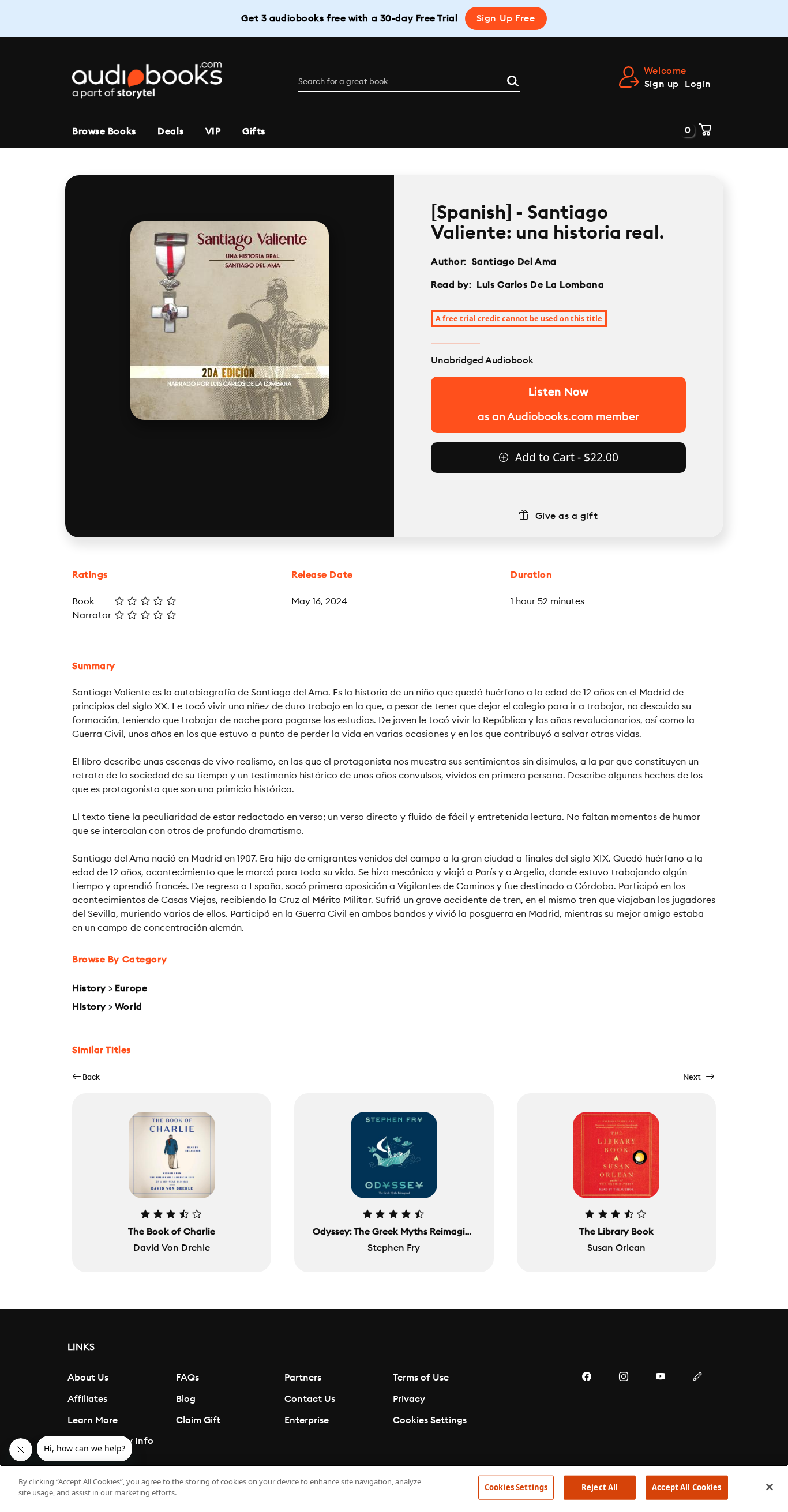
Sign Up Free (505, 18)
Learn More (92, 1420)
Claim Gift (198, 1420)
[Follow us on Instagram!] (623, 1411)
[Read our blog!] (697, 1411)
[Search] (513, 79)
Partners (302, 1377)
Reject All (599, 1487)
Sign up (661, 84)
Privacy (409, 1399)
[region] (394, 1488)
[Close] (769, 1486)
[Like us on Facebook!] (586, 1411)
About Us (87, 1377)
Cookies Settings (430, 1420)
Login (698, 84)
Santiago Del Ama (514, 261)
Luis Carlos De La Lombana (540, 284)
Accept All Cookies (686, 1487)
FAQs (187, 1377)
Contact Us (309, 1399)
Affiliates (87, 1399)
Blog (186, 1399)
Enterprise (306, 1420)
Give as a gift (566, 516)
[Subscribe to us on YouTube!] (660, 1411)
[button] (86, 1077)
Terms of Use (421, 1377)
